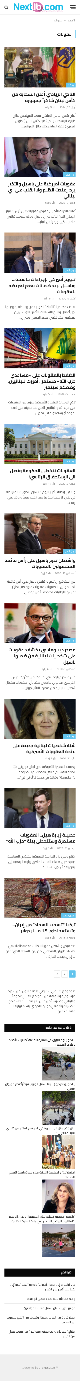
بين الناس (69, 174)
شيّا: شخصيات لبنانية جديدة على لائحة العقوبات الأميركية (44, 748)
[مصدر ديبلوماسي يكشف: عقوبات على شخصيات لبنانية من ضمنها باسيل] (40, 623)
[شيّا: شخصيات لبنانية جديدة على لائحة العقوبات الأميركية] (40, 719)
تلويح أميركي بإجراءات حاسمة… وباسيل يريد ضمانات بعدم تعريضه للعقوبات (42, 285)
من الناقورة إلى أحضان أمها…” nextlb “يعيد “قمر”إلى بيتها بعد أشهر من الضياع (42, 1287)
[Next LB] (38, 7)
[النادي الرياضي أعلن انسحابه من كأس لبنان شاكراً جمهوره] (40, 67)
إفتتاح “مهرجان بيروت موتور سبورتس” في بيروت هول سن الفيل (42, 1334)
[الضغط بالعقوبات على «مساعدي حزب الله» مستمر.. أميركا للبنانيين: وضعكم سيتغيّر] (40, 348)
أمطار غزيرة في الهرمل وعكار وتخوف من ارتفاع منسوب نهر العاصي (41, 1320)
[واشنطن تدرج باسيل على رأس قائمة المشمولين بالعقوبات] (40, 533)
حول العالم (68, 915)
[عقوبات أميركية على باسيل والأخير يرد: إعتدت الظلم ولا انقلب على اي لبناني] (40, 157)
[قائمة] (73, 7)
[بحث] (6, 7)
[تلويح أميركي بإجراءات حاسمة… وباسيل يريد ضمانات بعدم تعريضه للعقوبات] (40, 253)
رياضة (71, 85)
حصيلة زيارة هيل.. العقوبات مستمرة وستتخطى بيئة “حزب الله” (41, 838)
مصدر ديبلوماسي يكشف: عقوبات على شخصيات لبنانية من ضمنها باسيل (42, 656)
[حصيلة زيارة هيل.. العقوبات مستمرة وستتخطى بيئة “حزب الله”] (40, 808)
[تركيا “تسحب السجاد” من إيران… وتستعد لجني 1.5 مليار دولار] (40, 898)
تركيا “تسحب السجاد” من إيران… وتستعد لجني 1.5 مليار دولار (44, 927)
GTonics (43, 1367)
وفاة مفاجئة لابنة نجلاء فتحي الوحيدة (51, 1299)
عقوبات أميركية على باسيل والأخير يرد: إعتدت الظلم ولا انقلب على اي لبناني (42, 190)
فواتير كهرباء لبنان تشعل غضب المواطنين (49, 1308)
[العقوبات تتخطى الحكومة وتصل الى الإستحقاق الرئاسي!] (40, 444)
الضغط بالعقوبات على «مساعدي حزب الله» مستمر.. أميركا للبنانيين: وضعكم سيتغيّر (42, 381)
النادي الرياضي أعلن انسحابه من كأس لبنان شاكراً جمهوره (44, 97)
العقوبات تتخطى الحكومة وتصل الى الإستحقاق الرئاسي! (43, 473)
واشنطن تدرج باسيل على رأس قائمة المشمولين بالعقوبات (40, 563)
